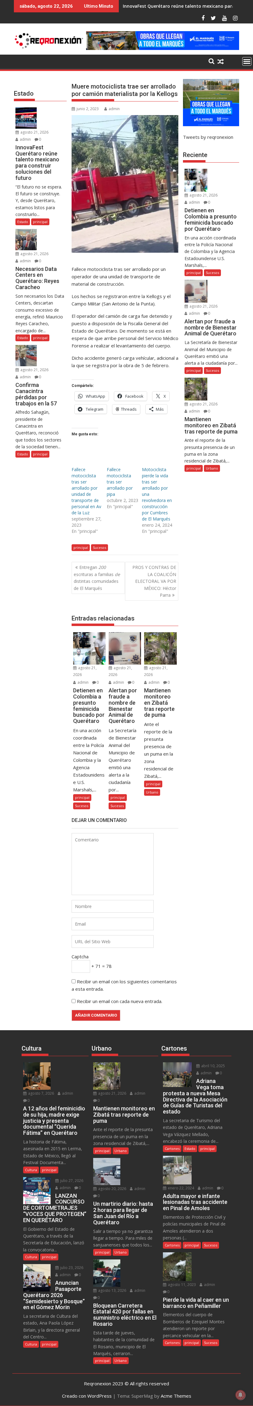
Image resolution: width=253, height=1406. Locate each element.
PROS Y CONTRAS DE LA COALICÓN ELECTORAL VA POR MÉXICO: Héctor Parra (154, 581)
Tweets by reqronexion (208, 137)
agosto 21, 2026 (33, 132)
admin (114, 108)
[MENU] (246, 61)
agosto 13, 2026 (111, 1290)
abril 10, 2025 (212, 1065)
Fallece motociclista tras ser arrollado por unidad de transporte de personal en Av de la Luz (86, 491)
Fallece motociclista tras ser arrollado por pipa (120, 482)
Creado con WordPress (87, 1396)
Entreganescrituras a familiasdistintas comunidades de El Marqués (97, 577)
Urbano (152, 792)
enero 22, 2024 (180, 1188)
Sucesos (99, 547)
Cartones (172, 1148)
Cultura (31, 1170)
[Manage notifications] (240, 1395)
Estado (22, 221)
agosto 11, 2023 (181, 1284)
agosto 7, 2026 (40, 1093)
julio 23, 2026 (71, 1267)
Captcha (80, 956)
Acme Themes (176, 1396)
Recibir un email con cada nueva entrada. (119, 1001)
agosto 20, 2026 (111, 1188)
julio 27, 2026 (71, 1180)
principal (80, 547)
